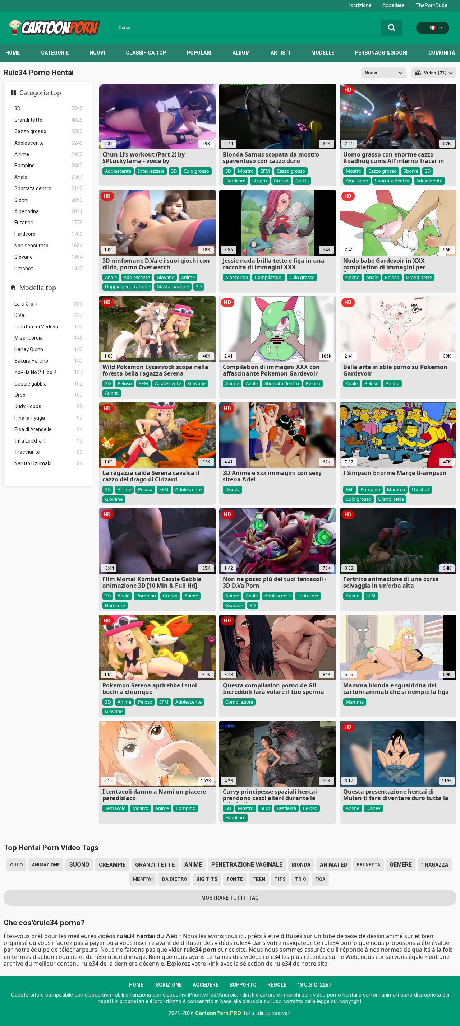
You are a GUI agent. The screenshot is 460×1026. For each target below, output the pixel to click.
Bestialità (286, 808)
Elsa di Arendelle (48, 429)
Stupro (259, 180)
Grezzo (281, 180)
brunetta (368, 864)
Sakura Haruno (48, 361)
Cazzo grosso (48, 131)
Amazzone (357, 180)
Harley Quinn (48, 349)
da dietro (174, 879)
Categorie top (40, 93)
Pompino (48, 165)
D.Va (48, 315)
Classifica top (146, 53)
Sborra (411, 171)
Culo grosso (196, 171)
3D (48, 108)
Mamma (396, 489)
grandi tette (155, 865)
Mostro (246, 171)
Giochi (48, 200)
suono (79, 864)
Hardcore (48, 234)
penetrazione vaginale (246, 864)
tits (280, 879)
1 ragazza (434, 865)
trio (300, 879)
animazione (46, 864)
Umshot (48, 268)
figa (320, 879)
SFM (265, 171)
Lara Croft (48, 304)
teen (258, 879)
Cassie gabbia (48, 384)
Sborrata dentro (48, 188)
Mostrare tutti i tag (230, 898)
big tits (206, 879)
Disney (232, 489)
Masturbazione (173, 286)
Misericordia (48, 338)
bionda (301, 865)
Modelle (322, 53)
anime (193, 864)
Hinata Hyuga (48, 418)
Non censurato (48, 245)
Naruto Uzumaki (48, 463)
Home (12, 53)
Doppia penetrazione (127, 286)
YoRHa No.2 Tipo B (48, 372)
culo (16, 864)
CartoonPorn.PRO (218, 1013)
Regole (276, 985)
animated (334, 865)
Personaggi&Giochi (381, 53)
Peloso (392, 277)
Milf (350, 489)
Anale (48, 177)
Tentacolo (308, 595)
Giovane (48, 257)
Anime (48, 154)
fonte (235, 879)
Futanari (48, 222)
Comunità (441, 53)
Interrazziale (151, 171)
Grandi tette (48, 120)
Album (241, 53)
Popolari (199, 53)
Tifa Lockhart (48, 441)
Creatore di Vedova (48, 327)
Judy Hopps (48, 406)
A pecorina (48, 211)
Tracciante (48, 452)
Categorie (55, 53)
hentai (143, 879)
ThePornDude (431, 5)
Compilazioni (268, 277)
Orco (48, 395)
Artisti (280, 53)
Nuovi (97, 53)
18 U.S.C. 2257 (314, 985)
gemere (401, 864)
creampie (112, 865)
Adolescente (48, 143)
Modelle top (37, 288)
